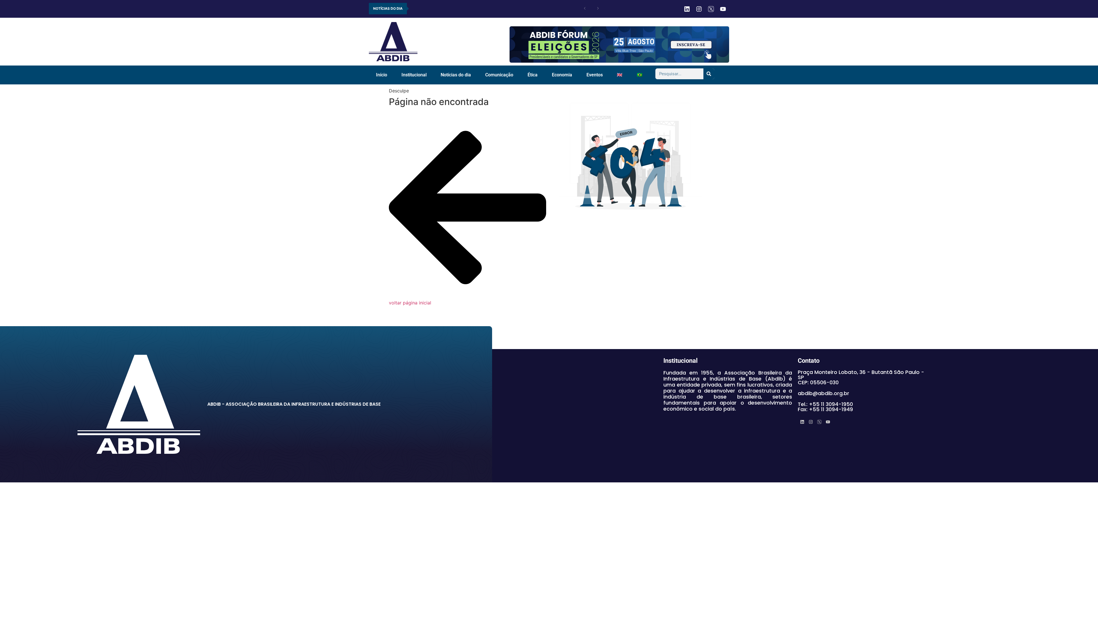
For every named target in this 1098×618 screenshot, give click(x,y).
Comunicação (499, 75)
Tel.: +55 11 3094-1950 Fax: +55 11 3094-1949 (825, 407)
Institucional (414, 75)
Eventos (594, 75)
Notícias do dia (456, 75)
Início (381, 75)
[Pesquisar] (708, 73)
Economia (562, 75)
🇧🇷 (640, 75)
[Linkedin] (687, 9)
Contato (808, 360)
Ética (533, 75)
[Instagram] (699, 9)
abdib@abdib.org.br (823, 393)
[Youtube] (723, 9)
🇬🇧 (619, 75)
